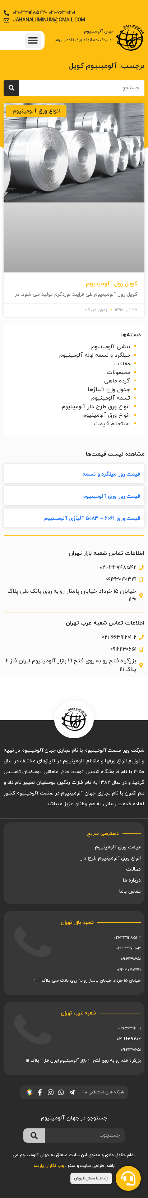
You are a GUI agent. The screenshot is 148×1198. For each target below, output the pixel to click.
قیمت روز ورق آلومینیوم (111, 496)
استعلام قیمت (112, 424)
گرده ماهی (117, 381)
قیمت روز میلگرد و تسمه (111, 474)
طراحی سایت (92, 1166)
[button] (33, 40)
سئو (71, 1166)
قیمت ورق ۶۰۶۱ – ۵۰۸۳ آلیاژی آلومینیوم (91, 518)
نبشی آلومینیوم (110, 347)
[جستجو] (11, 88)
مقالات (122, 364)
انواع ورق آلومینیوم (106, 415)
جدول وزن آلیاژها (109, 390)
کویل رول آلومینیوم (111, 284)
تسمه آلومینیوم (110, 398)
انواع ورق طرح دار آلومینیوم (96, 407)
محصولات (118, 372)
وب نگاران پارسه (48, 1166)
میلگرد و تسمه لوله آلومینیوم (94, 355)
